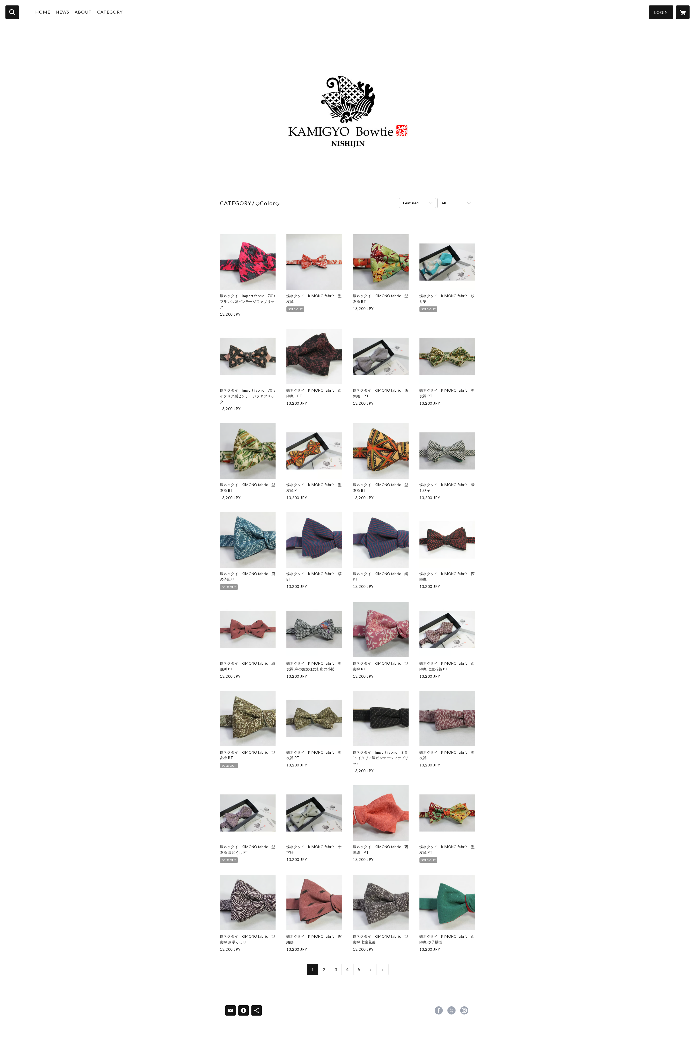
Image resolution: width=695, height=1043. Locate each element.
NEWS (62, 11)
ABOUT (83, 11)
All (443, 203)
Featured (411, 203)
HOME (42, 11)
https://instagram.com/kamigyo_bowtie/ (464, 1010)
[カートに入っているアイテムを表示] (683, 12)
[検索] (12, 12)
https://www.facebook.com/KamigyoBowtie (439, 1010)
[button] (661, 12)
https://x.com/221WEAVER (451, 1010)
